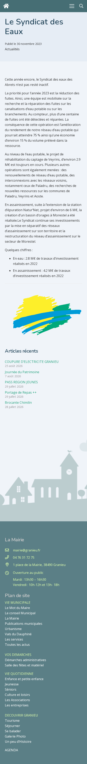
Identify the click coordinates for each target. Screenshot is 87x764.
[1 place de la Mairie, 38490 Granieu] (9, 564)
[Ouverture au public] (9, 573)
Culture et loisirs (17, 694)
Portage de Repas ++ (21, 392)
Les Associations (17, 700)
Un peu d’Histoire (18, 741)
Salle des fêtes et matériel (24, 665)
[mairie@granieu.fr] (9, 550)
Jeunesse (12, 684)
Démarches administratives (25, 660)
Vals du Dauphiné (18, 634)
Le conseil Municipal (20, 613)
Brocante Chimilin (18, 402)
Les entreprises (17, 705)
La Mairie (12, 618)
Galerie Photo (15, 736)
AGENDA (11, 750)
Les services (14, 639)
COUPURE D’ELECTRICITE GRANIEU (32, 361)
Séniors (10, 689)
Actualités (12, 49)
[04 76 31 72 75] (9, 557)
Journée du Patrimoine (22, 372)
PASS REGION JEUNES (21, 382)
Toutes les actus (17, 644)
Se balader (13, 731)
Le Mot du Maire (17, 608)
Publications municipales (23, 623)
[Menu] (72, 6)
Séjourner (12, 726)
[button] (81, 6)
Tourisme (12, 720)
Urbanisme (13, 629)
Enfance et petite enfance (24, 679)
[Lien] (7, 5)
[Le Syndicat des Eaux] (43, 296)
